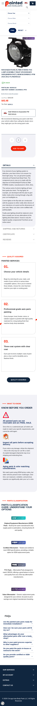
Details (6, 165)
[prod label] (29, 38)
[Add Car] (26, 3)
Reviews (7, 239)
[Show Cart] (33, 3)
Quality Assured (18, 380)
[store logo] (13, 4)
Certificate (9, 234)
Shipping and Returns (14, 229)
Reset (20, 30)
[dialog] (2, 703)
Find (12, 30)
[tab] (18, 165)
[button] (15, 69)
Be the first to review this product (9, 94)
